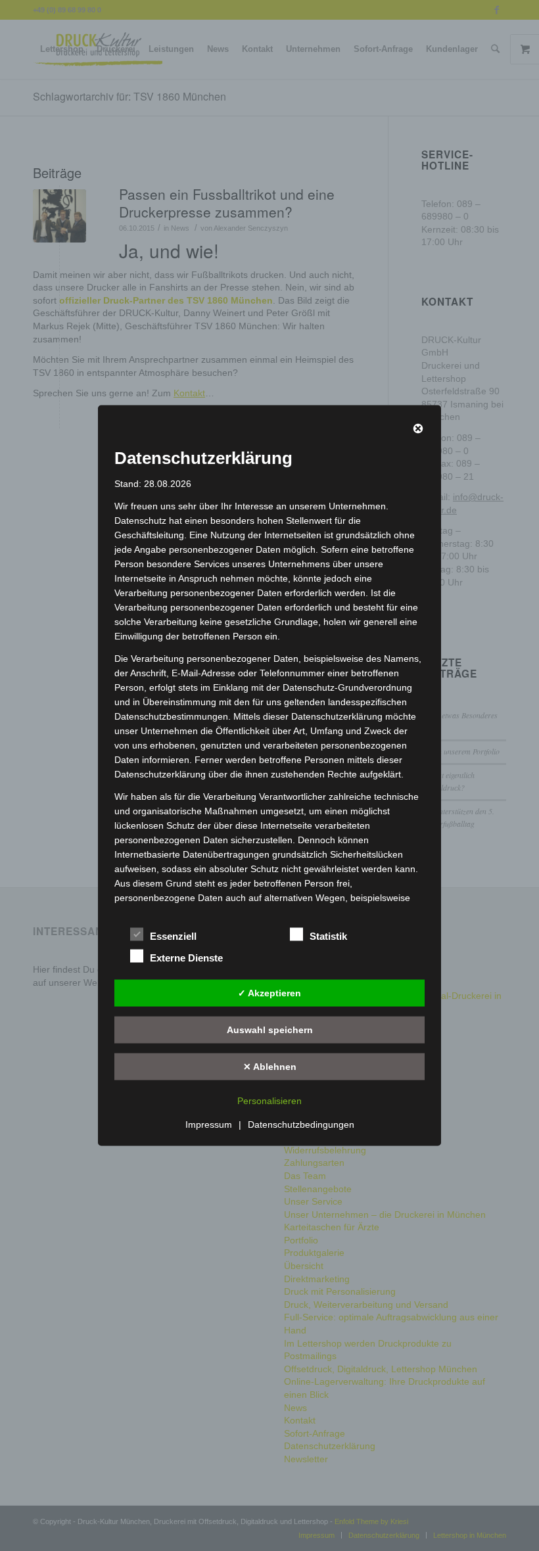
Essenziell (173, 936)
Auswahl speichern (270, 1029)
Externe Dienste (186, 958)
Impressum (208, 1124)
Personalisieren (269, 1101)
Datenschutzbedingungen (301, 1124)
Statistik (328, 936)
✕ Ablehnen (269, 1066)
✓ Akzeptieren (269, 992)
